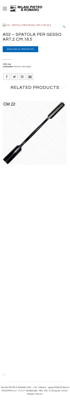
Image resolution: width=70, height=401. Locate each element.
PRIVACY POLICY (35, 394)
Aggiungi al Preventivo (20, 49)
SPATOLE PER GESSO (22, 67)
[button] (64, 27)
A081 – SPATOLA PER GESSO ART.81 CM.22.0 (34, 134)
